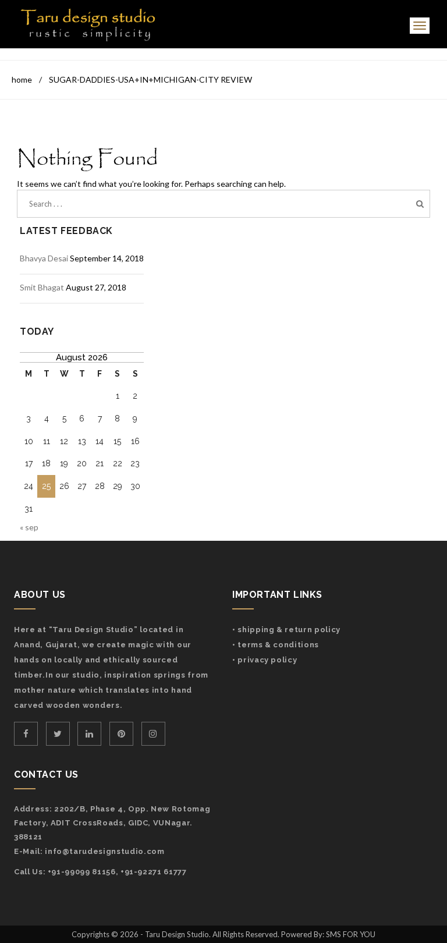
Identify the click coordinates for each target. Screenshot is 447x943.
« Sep (29, 527)
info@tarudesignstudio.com (104, 851)
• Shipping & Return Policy (286, 629)
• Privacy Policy (264, 659)
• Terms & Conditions (275, 644)
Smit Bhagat (42, 287)
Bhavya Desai (44, 258)
